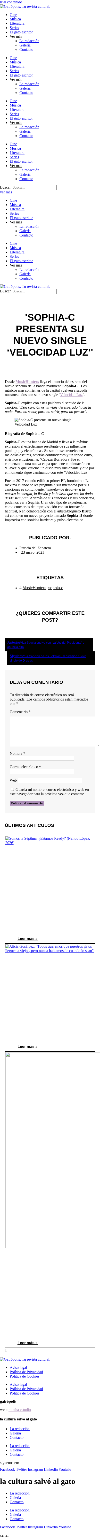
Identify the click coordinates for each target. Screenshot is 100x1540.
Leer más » (27, 939)
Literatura (17, 23)
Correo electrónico (25, 767)
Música (15, 19)
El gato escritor (21, 32)
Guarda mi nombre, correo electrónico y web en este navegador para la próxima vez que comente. (49, 791)
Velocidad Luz (71, 395)
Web (13, 780)
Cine (13, 15)
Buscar (5, 187)
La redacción (29, 41)
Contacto (26, 49)
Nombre (17, 753)
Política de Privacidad (26, 1372)
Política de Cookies (24, 1376)
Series (14, 28)
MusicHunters (27, 382)
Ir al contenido (11, 2)
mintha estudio (19, 1410)
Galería (25, 45)
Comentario (20, 712)
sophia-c (55, 588)
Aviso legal (18, 1367)
